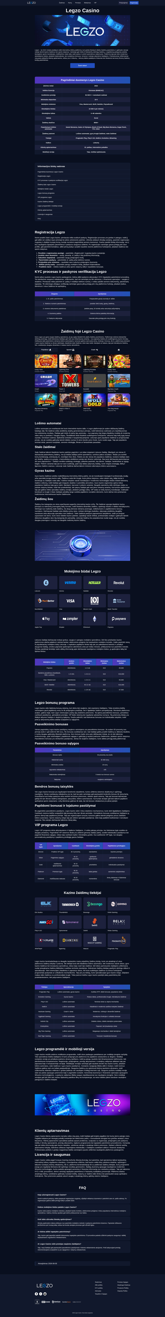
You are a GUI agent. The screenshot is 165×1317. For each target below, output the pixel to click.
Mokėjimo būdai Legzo (45, 189)
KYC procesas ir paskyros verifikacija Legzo (53, 180)
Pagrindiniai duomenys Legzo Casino (50, 172)
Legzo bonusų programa (46, 193)
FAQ (39, 219)
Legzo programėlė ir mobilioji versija (50, 206)
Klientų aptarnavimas (45, 210)
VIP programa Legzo (45, 197)
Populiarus (44, 349)
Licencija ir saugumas (45, 214)
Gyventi (69, 349)
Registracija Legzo (44, 176)
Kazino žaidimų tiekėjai (45, 201)
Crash (93, 349)
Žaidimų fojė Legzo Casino (47, 184)
